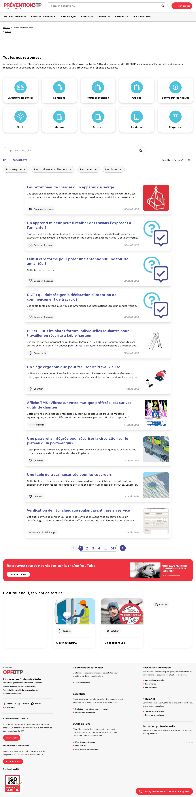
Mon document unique (85, 742)
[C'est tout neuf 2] (74, 611)
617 (113, 548)
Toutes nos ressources (13, 686)
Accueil (6, 28)
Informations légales (32, 679)
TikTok (38, 704)
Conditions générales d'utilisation (18, 683)
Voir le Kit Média (13, 761)
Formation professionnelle (159, 726)
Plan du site (30, 686)
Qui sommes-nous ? (12, 679)
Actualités (149, 698)
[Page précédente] (73, 548)
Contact (38, 683)
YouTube (11, 707)
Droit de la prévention (85, 713)
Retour (8, 32)
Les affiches (150, 684)
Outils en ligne (81, 723)
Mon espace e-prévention (86, 749)
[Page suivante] (123, 548)
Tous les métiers (82, 683)
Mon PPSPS (80, 746)
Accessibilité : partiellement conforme (20, 690)
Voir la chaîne (18, 574)
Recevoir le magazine (154, 715)
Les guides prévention (155, 680)
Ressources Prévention (157, 667)
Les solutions (151, 687)
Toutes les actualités (154, 711)
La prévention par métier (88, 667)
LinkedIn (25, 704)
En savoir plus (12, 737)
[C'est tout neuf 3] (122, 611)
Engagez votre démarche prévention (91, 709)
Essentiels (79, 693)
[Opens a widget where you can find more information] (164, 791)
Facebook (11, 704)
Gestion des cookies (12, 694)
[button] (182, 5)
